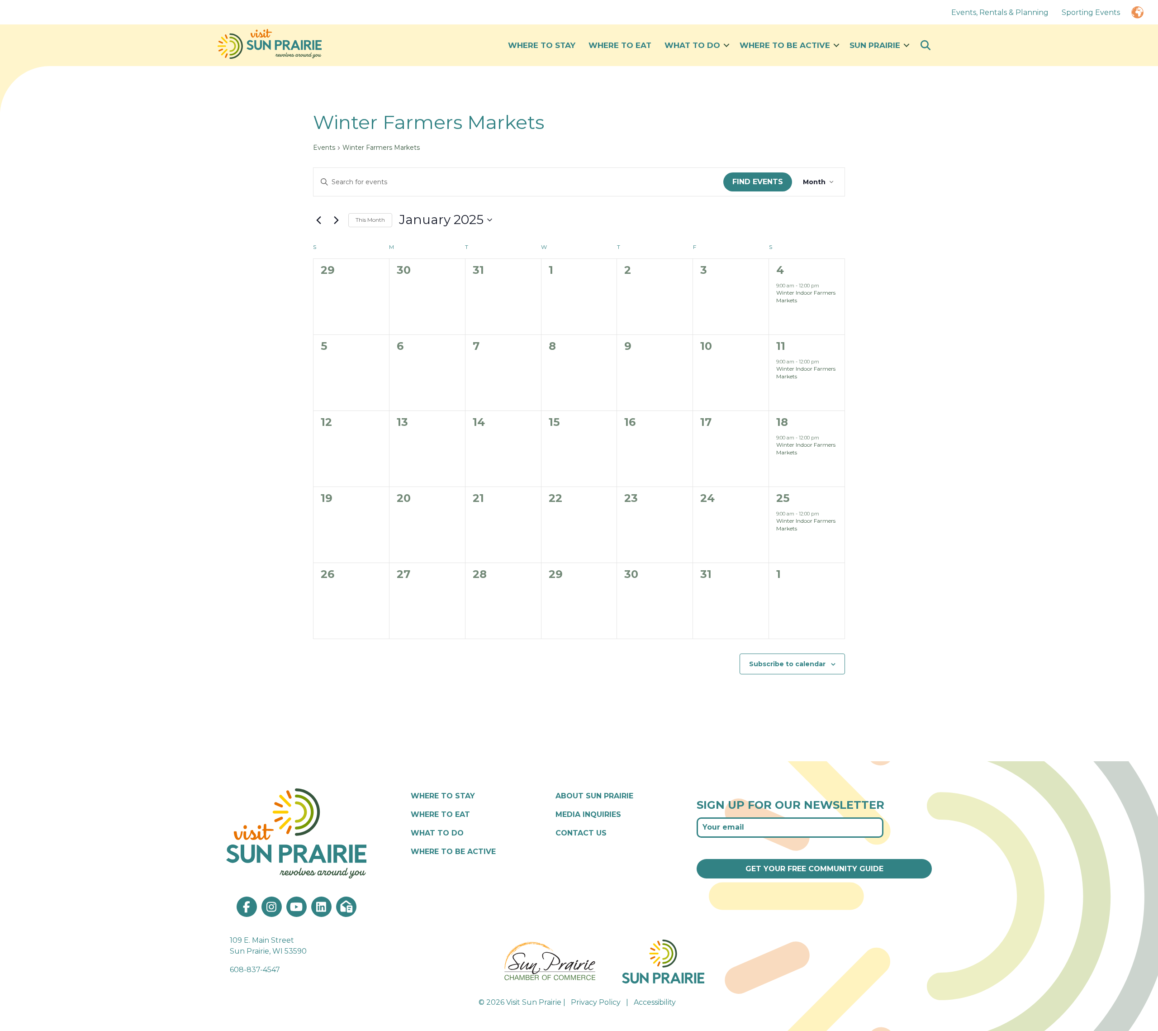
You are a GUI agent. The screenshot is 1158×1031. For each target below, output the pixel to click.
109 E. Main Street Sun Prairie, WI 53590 (268, 946)
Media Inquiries (588, 814)
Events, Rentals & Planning (1000, 12)
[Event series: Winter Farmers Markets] (824, 285)
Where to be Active (785, 45)
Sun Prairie (875, 45)
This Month (370, 219)
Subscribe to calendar (787, 664)
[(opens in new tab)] (550, 960)
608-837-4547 (255, 969)
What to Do (692, 45)
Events (324, 147)
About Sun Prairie (594, 796)
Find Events (757, 181)
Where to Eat (619, 45)
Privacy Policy (596, 1002)
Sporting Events (1091, 12)
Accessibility (655, 1002)
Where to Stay (541, 45)
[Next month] (336, 220)
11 (780, 346)
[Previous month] (318, 220)
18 (782, 422)
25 (782, 498)
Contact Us (581, 833)
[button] (726, 45)
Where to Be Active (453, 851)
